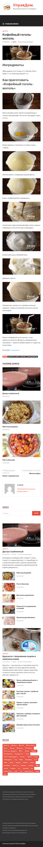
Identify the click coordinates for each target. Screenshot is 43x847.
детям (12, 762)
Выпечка (6, 745)
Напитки (23, 356)
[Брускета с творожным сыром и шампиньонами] (21, 652)
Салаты (22, 756)
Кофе (17, 356)
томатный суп (28, 771)
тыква (37, 771)
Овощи (27, 751)
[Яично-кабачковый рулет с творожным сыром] (8, 687)
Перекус (33, 751)
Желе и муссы (30, 745)
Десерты (5, 31)
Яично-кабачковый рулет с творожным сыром (27, 681)
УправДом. (23, 5)
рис (32, 768)
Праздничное (19, 754)
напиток (31, 765)
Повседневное (32, 356)
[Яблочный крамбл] (21, 424)
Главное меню (11, 24)
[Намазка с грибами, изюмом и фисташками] (8, 720)
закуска (32, 762)
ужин (5, 774)
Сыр (15, 759)
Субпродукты (8, 759)
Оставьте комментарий (25, 42)
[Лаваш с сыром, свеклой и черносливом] (8, 709)
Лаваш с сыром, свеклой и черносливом (26, 703)
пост (19, 768)
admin (14, 42)
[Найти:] (21, 513)
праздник (26, 768)
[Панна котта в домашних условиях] (8, 613)
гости (35, 759)
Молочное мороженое (25, 595)
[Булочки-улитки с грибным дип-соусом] (8, 698)
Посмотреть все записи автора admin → (26, 490)
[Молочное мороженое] (8, 602)
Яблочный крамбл (10, 427)
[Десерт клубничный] (21, 391)
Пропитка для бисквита (25, 617)
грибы (6, 762)
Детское (21, 745)
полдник (13, 768)
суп (21, 771)
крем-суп (15, 765)
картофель (7, 765)
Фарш (21, 759)
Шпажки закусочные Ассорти (28, 725)
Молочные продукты (10, 751)
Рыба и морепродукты (11, 756)
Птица (27, 754)
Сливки (29, 756)
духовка (18, 762)
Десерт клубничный (10, 393)
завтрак (25, 762)
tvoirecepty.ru (15, 350)
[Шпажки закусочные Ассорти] (8, 732)
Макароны (19, 748)
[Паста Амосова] (21, 458)
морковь (23, 765)
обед (37, 765)
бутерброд (28, 759)
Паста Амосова (8, 460)
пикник (6, 768)
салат (16, 771)
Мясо (20, 751)
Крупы (6, 748)
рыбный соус (8, 771)
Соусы (36, 756)
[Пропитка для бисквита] (8, 624)
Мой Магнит (29, 748)
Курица (12, 748)
